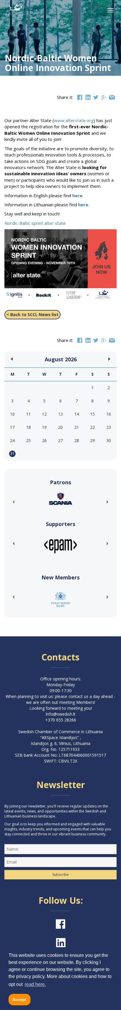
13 (60, 414)
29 (92, 440)
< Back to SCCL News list (32, 314)
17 (12, 427)
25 (28, 440)
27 (60, 440)
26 (44, 440)
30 (108, 440)
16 (108, 414)
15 (92, 414)
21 (76, 427)
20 (60, 427)
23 (108, 427)
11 (28, 414)
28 (76, 440)
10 (12, 414)
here (77, 195)
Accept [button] (19, 999)
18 (28, 427)
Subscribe (60, 874)
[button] (13, 502)
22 (92, 427)
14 (76, 414)
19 (44, 427)
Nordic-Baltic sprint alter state (35, 223)
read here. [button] (35, 984)
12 (44, 414)
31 (12, 453)
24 (12, 440)
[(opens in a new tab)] (60, 498)
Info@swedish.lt (60, 714)
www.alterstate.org (74, 120)
